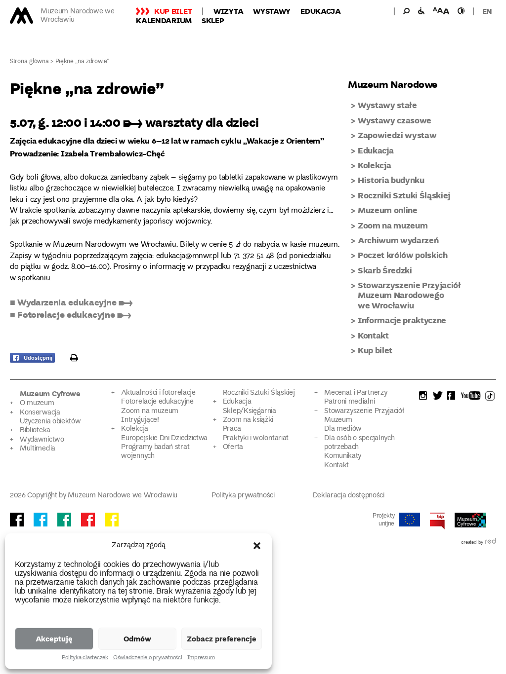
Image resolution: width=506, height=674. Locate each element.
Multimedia (37, 449)
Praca (232, 429)
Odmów (137, 638)
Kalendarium (164, 20)
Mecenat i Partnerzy (355, 393)
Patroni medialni (349, 402)
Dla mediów (343, 429)
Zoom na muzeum (392, 225)
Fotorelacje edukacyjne (157, 402)
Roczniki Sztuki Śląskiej (404, 195)
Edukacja (320, 10)
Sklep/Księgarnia (249, 411)
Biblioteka (35, 430)
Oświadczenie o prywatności (147, 658)
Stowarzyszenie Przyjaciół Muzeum (364, 415)
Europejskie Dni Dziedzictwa (164, 438)
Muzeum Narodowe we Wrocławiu (78, 15)
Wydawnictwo (42, 440)
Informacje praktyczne (402, 320)
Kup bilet (173, 10)
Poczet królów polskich (403, 255)
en (487, 10)
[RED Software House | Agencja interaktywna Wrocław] (490, 543)
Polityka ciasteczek (85, 658)
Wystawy (272, 10)
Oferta (233, 447)
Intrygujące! (140, 420)
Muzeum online (388, 210)
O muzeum (37, 403)
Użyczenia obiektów (50, 421)
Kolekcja (374, 165)
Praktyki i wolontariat (256, 438)
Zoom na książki (248, 420)
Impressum (201, 658)
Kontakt (373, 335)
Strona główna (29, 62)
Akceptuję (54, 638)
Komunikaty (342, 456)
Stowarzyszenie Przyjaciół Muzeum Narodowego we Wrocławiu (409, 295)
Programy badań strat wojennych (155, 451)
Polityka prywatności (243, 495)
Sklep (213, 20)
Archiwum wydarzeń (398, 240)
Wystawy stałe (387, 105)
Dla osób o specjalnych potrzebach (359, 442)
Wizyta (228, 10)
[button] (257, 546)
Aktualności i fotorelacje (158, 393)
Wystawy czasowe (394, 120)
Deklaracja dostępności (348, 495)
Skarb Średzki (385, 270)
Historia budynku (391, 180)
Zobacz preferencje (221, 638)
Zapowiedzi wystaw (397, 135)
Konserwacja (40, 413)
